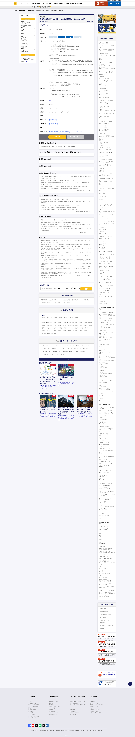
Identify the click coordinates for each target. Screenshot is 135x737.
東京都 (50, 100)
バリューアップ (59, 346)
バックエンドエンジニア (104, 489)
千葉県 (60, 318)
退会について (98, 730)
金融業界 (51, 703)
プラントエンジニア (103, 584)
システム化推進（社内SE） (104, 465)
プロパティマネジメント (104, 106)
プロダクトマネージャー (104, 364)
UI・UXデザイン (102, 481)
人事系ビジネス (104, 370)
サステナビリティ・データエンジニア (107, 428)
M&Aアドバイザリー (103, 272)
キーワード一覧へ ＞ (66, 359)
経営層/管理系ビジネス (54, 706)
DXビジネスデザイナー (104, 421)
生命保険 (56, 131)
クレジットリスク (102, 125)
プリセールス (101, 453)
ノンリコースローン (56, 354)
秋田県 (64, 322)
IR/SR (100, 348)
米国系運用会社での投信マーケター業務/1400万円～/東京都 (54, 199)
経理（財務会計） (102, 335)
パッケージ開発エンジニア (104, 485)
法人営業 (62, 131)
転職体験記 (31, 711)
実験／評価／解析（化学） (104, 561)
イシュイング (101, 192)
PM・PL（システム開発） (104, 444)
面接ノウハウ (31, 708)
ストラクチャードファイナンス (105, 72)
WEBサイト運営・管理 (103, 468)
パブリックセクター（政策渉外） (106, 318)
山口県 (86, 328)
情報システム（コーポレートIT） (106, 463)
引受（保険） (101, 139)
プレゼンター (101, 94)
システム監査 (101, 384)
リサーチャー (101, 299)
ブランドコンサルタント (104, 290)
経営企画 (100, 346)
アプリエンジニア (102, 511)
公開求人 (23, 22)
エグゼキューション (57, 348)
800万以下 (24, 37)
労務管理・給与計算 (103, 376)
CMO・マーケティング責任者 (105, 352)
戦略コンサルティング (105, 227)
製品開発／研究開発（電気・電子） (106, 548)
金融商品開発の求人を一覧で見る (84, 190)
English (119, 0)
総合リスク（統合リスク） (104, 123)
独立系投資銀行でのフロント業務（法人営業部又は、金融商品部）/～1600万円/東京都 (60, 205)
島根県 (71, 328)
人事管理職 (101, 372)
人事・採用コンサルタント (104, 257)
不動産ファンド (102, 84)
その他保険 (101, 145)
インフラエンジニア (103, 502)
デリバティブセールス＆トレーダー (106, 153)
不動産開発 (101, 109)
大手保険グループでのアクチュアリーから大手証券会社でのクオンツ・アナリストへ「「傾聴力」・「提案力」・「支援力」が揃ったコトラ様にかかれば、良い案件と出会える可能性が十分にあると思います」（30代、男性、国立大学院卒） (65, 268)
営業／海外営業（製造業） (104, 596)
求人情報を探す (22, 10)
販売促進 (100, 539)
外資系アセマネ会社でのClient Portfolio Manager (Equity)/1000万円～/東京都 (58, 207)
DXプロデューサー (103, 419)
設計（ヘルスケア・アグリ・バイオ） (107, 573)
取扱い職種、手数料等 (74, 730)
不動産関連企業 (45, 302)
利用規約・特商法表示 (61, 730)
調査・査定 (101, 140)
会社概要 (92, 701)
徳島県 (43, 330)
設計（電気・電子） (103, 568)
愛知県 (65, 318)
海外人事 (100, 378)
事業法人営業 (101, 171)
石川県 (64, 325)
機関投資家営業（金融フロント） (106, 175)
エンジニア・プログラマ (106, 483)
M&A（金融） (102, 64)
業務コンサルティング (105, 231)
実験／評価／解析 (104, 556)
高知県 (59, 330)
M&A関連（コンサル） (105, 270)
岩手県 (54, 322)
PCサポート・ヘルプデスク (104, 466)
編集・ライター (102, 535)
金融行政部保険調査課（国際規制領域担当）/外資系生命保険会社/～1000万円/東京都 (60, 222)
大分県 (80, 330)
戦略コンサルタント (103, 229)
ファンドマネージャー (103, 90)
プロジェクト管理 (104, 442)
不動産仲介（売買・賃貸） (104, 116)
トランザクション (44, 354)
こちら (26, 61)
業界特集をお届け (53, 701)
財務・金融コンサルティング (107, 261)
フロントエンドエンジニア (104, 488)
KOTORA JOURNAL (75, 713)
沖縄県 (50, 333)
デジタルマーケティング (104, 475)
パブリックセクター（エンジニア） (106, 413)
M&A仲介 (101, 273)
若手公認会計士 (53, 711)
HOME (15, 10)
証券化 (77, 346)
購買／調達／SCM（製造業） (105, 580)
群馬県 (90, 322)
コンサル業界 (52, 704)
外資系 (51, 131)
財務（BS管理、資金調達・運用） (106, 337)
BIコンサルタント (102, 247)
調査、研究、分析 (104, 293)
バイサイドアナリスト (103, 93)
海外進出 (102, 398)
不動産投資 (73, 348)
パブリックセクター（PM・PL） (106, 412)
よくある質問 (31, 714)
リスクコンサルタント (103, 278)
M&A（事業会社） (102, 366)
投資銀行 (66, 351)
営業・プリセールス (105, 448)
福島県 (75, 322)
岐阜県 (75, 325)
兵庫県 (90, 325)
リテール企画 (101, 186)
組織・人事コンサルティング (107, 254)
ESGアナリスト (102, 58)
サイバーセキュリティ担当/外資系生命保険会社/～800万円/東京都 (56, 226)
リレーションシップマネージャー (106, 162)
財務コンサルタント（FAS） (105, 263)
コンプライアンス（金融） (104, 129)
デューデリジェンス (57, 351)
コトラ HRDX (73, 708)
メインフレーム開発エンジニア (105, 487)
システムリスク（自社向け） (105, 389)
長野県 (54, 325)
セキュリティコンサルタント (105, 282)
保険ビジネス (103, 133)
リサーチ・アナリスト (103, 155)
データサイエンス (104, 513)
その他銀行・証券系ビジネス (107, 178)
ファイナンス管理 (104, 330)
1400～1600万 (25, 43)
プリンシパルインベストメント (105, 78)
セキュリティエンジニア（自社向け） (107, 391)
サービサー (101, 198)
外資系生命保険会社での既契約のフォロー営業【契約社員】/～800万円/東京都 (59, 209)
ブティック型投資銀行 (64, 300)
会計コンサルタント (103, 264)
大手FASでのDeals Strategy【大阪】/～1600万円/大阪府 (54, 220)
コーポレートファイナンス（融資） (106, 161)
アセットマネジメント (103, 104)
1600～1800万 (25, 44)
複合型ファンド (102, 83)
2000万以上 (24, 47)
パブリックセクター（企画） (107, 312)
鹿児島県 (44, 333)
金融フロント (103, 168)
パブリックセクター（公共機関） (106, 320)
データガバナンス (102, 517)
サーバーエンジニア (103, 505)
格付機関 (100, 199)
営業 (100, 533)
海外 (55, 333)
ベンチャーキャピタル (103, 85)
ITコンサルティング (105, 241)
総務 (100, 355)
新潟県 (49, 325)
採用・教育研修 (102, 375)
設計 (101, 567)
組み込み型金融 (102, 193)
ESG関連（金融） (104, 53)
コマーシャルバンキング (106, 159)
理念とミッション (94, 703)
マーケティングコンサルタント (105, 288)
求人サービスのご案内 (33, 704)
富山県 (59, 325)
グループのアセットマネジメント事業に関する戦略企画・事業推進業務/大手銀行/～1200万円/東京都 (64, 186)
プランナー (101, 532)
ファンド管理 (101, 96)
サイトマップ (90, 730)
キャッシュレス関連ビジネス (107, 188)
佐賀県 (64, 330)
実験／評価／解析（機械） (104, 560)
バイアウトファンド (69, 346)
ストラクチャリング (45, 348)
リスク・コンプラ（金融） (106, 121)
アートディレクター (103, 529)
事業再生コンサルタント (104, 238)
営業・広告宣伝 (104, 526)
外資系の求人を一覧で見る (85, 232)
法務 (100, 385)
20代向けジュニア (53, 713)
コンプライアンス (102, 386)
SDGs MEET (73, 714)
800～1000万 (24, 39)
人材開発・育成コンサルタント (105, 258)
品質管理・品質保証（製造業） (105, 582)
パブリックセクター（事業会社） (106, 314)
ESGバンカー (101, 59)
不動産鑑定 (101, 107)
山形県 (69, 322)
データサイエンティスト (104, 515)
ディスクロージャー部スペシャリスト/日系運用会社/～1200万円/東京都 (57, 180)
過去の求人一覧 (32, 717)
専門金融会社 (75, 300)
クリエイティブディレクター (105, 531)
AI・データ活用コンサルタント (105, 251)
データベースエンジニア (104, 499)
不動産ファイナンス (103, 102)
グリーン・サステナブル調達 (105, 583)
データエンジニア (102, 501)
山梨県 (43, 325)
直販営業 (100, 143)
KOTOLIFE (72, 709)
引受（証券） (101, 184)
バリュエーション (85, 346)
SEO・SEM (101, 479)
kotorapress (72, 711)
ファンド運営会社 (84, 300)
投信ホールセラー (102, 91)
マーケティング (102, 349)
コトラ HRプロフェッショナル (77, 701)
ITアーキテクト (102, 248)
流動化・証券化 (102, 74)
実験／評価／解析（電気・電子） (106, 558)
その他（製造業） (102, 587)
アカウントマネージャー (104, 455)
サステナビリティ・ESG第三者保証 (106, 221)
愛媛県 (54, 330)
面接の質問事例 (32, 709)
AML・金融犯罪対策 (103, 130)
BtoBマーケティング (103, 350)
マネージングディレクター (76, 131)
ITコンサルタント (102, 243)
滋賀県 (49, 328)
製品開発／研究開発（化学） (105, 551)
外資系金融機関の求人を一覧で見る (83, 211)
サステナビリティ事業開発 (104, 327)
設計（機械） (101, 570)
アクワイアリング (102, 190)
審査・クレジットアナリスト (105, 165)
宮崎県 (85, 330)
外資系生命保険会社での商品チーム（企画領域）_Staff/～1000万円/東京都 (58, 146)
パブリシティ (93, 708)
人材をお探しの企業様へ (111, 0)
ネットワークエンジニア (104, 504)
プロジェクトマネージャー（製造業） (107, 586)
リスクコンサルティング (106, 276)
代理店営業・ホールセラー (104, 142)
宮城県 (59, 322)
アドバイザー (43, 351)
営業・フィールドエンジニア (107, 590)
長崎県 (69, 330)
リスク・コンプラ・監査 (106, 380)
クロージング (65, 354)
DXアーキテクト (102, 422)
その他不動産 (101, 119)
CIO (99, 437)
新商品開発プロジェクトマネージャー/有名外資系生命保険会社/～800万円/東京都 (59, 188)
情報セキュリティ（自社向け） (105, 388)
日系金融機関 (44, 300)
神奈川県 (49, 318)
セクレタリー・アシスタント (105, 356)
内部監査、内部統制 (103, 382)
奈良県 (54, 328)
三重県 (85, 325)
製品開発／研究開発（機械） (105, 549)
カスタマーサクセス (103, 459)
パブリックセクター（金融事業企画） (107, 49)
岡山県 (76, 328)
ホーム (30, 701)
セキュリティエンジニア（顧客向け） (107, 506)
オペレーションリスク (103, 127)
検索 (86, 289)
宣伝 (100, 536)
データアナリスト (102, 518)
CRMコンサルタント (103, 245)
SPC (71, 351)
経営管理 (102, 393)
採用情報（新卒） (94, 711)
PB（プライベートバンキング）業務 (106, 173)
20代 (23, 25)
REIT (50, 351)
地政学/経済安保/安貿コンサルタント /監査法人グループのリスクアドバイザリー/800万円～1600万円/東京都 (65, 224)
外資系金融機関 (53, 123)
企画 (100, 353)
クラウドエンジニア (103, 497)
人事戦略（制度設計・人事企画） (106, 373)
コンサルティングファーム (57, 302)
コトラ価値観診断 (74, 703)
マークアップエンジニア (104, 472)
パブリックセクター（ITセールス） (106, 415)
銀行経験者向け (53, 714)
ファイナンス (84, 351)
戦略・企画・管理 (104, 344)
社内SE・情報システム (105, 461)
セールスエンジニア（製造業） (105, 592)
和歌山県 (60, 328)
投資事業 (102, 76)
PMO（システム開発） (103, 446)
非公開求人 (29, 22)
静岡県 (80, 325)
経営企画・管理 (104, 434)
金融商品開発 (31, 10)
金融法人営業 (101, 170)
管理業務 (67, 131)
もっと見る (89, 279)
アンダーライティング (82, 348)
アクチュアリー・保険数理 (104, 135)
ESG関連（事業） (104, 322)
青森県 (49, 322)
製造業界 (51, 709)
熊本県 (75, 330)
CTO (100, 435)
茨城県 (80, 322)
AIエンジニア (101, 423)
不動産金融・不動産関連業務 (107, 100)
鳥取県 (65, 328)
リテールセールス (102, 174)
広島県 (81, 328)
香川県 (49, 330)
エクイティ (76, 351)
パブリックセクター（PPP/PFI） (106, 50)
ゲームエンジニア (102, 508)
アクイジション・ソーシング (105, 103)
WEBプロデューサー (103, 474)
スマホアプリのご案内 (33, 716)
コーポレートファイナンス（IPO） (106, 71)
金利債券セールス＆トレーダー (105, 152)
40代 (30, 25)
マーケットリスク (102, 126)
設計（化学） (101, 571)
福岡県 (76, 318)
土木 (100, 117)
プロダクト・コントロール (104, 339)
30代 (26, 25)
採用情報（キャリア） (95, 709)
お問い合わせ (34, 730)
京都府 (43, 328)
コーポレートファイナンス (47, 346)
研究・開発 (102, 546)
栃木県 (85, 322)
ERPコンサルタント (103, 244)
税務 (100, 340)
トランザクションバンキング (105, 164)
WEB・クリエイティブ (105, 470)
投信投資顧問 (103, 88)
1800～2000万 (25, 46)
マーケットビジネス (105, 147)
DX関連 (102, 417)
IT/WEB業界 (52, 708)
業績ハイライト (94, 706)
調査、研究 (101, 294)
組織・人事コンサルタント (104, 256)
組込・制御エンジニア (103, 509)
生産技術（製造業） (103, 579)
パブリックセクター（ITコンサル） (106, 214)
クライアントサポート (103, 363)
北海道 (43, 322)
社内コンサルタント (103, 438)
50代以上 (24, 26)
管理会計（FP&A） (103, 336)
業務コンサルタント (103, 233)
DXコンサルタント (103, 250)
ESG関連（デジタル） (105, 426)
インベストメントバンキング (107, 62)
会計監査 (100, 342)
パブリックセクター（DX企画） (105, 410)
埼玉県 (55, 318)
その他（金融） (104, 196)
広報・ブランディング (103, 538)
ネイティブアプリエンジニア (105, 498)
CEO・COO (101, 395)
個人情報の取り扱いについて (47, 730)
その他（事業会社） (103, 367)
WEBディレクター (102, 478)
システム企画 (101, 440)
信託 (100, 180)
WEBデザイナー (102, 476)
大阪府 (71, 318)
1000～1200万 (25, 40)
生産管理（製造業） (103, 577)
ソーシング (66, 348)
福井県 (69, 325)
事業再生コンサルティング (106, 236)
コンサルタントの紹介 (33, 706)
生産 (101, 575)
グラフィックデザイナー (104, 528)
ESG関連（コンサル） (105, 217)
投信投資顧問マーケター (104, 97)
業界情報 (30, 713)
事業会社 (68, 302)
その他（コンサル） (105, 301)
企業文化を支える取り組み (96, 704)
